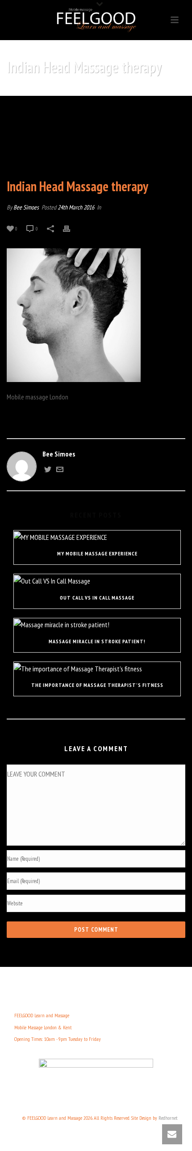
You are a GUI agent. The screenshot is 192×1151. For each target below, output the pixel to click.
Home (18, 90)
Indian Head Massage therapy (66, 90)
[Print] (71, 228)
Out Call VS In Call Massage (97, 597)
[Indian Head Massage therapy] (96, 138)
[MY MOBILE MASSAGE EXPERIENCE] (97, 536)
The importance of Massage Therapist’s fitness (97, 685)
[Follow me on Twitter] (47, 470)
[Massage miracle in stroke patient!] (97, 624)
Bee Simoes (26, 207)
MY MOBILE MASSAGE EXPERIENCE (97, 553)
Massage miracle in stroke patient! (97, 641)
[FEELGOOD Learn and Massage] (96, 20)
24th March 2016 (76, 207)
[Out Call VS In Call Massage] (97, 580)
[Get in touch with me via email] (59, 470)
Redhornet (168, 1117)
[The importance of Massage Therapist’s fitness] (97, 668)
